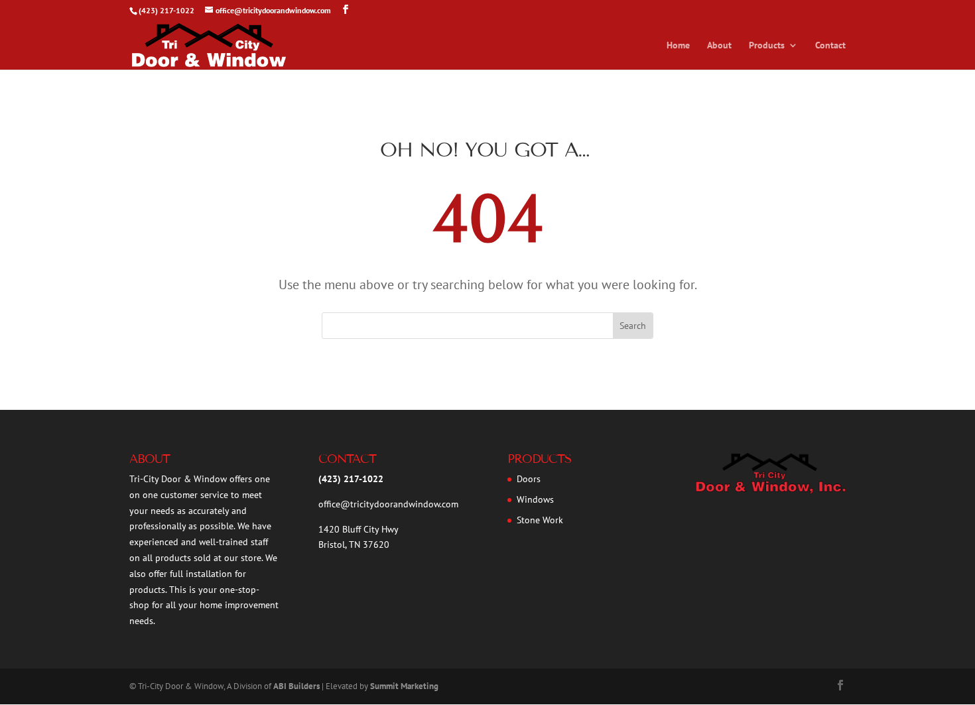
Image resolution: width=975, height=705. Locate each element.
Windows (535, 499)
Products (767, 45)
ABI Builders (296, 686)
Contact (830, 45)
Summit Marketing (404, 686)
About (719, 45)
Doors (529, 479)
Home (678, 45)
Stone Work (540, 520)
